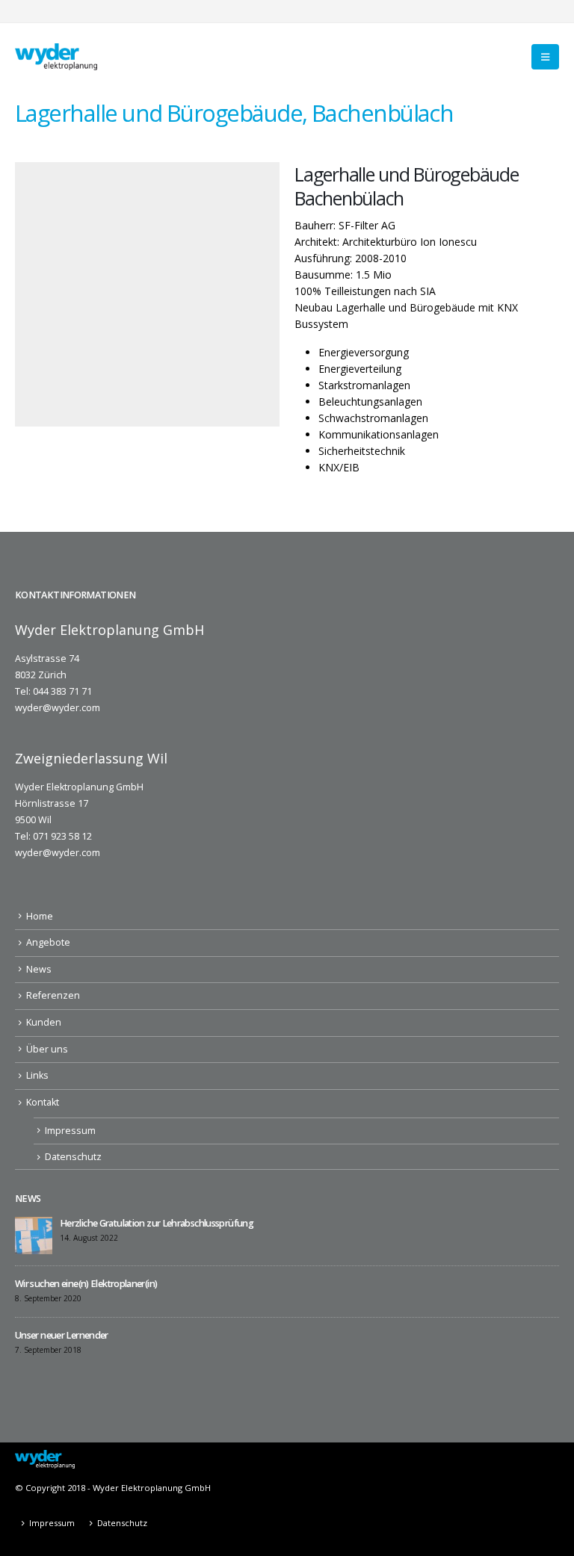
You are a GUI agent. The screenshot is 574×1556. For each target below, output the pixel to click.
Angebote (48, 942)
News (39, 969)
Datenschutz (73, 1156)
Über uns (47, 1049)
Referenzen (53, 995)
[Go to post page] (33, 1235)
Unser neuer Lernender (61, 1335)
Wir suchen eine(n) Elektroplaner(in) (86, 1283)
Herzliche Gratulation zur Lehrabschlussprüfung (156, 1223)
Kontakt (42, 1102)
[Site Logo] (56, 56)
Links (37, 1075)
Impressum (70, 1130)
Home (39, 916)
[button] (545, 56)
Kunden (43, 1022)
